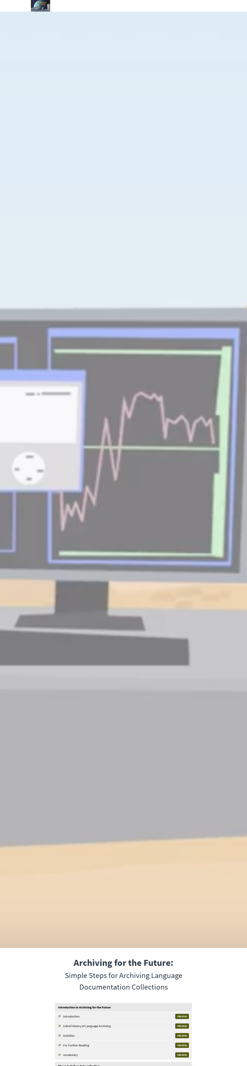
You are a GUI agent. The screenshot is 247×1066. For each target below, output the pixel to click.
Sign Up (211, 6)
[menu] (205, 6)
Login (201, 6)
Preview (182, 1016)
